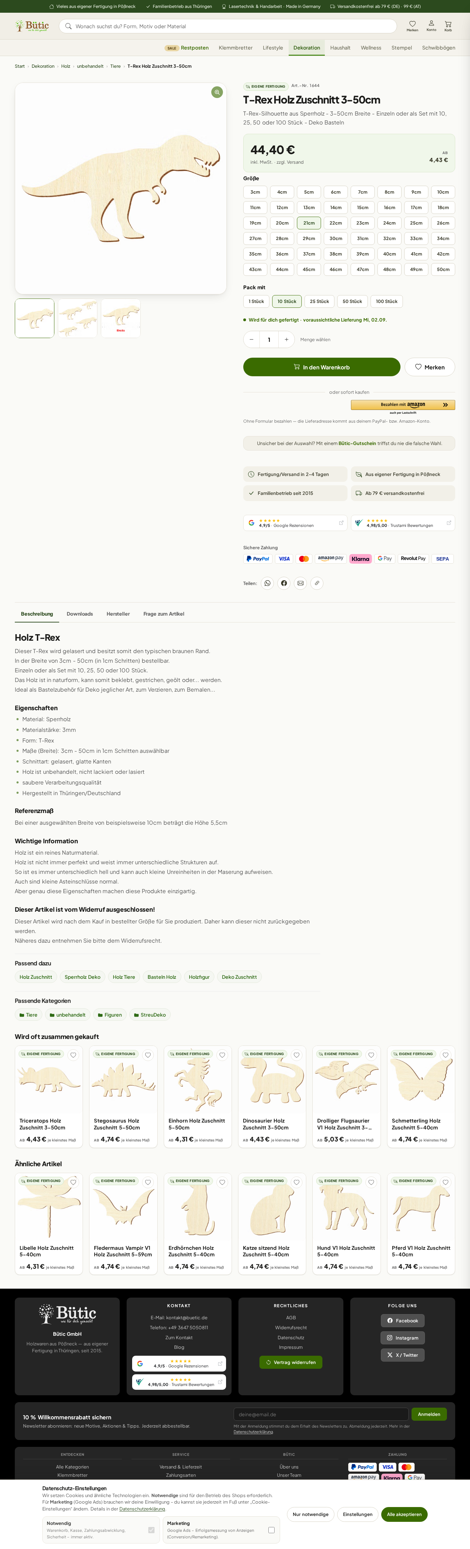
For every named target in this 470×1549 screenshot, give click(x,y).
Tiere (115, 66)
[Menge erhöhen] (287, 339)
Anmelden (429, 1414)
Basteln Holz (162, 977)
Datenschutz (291, 1337)
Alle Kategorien (72, 1467)
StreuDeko (153, 1014)
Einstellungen (358, 1514)
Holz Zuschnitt (36, 977)
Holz (65, 66)
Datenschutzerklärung (253, 1431)
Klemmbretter (236, 48)
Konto (431, 30)
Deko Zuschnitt (239, 977)
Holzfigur (199, 977)
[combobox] (233, 26)
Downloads (80, 613)
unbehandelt (90, 66)
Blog (179, 1347)
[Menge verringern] (251, 339)
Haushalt (340, 48)
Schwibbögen (438, 48)
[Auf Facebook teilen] (283, 583)
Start (20, 66)
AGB (291, 1317)
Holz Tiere (124, 977)
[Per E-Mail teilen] (300, 583)
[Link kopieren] (316, 583)
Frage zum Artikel (163, 613)
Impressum (291, 1347)
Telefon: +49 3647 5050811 (179, 1327)
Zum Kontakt (179, 1337)
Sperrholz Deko (82, 977)
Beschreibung (37, 613)
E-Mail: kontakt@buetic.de (179, 1317)
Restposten (188, 48)
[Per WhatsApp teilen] (267, 583)
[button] (403, 407)
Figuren (113, 1014)
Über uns (289, 1467)
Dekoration (306, 48)
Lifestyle (273, 48)
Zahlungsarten (181, 1475)
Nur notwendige (310, 1514)
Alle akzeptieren (404, 1514)
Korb (448, 30)
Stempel (402, 48)
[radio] (255, 192)
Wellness (371, 48)
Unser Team (289, 1475)
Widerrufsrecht (291, 1327)
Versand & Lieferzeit (181, 1467)
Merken (412, 30)
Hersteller (118, 613)
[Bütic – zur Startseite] (32, 26)
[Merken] (73, 1055)
